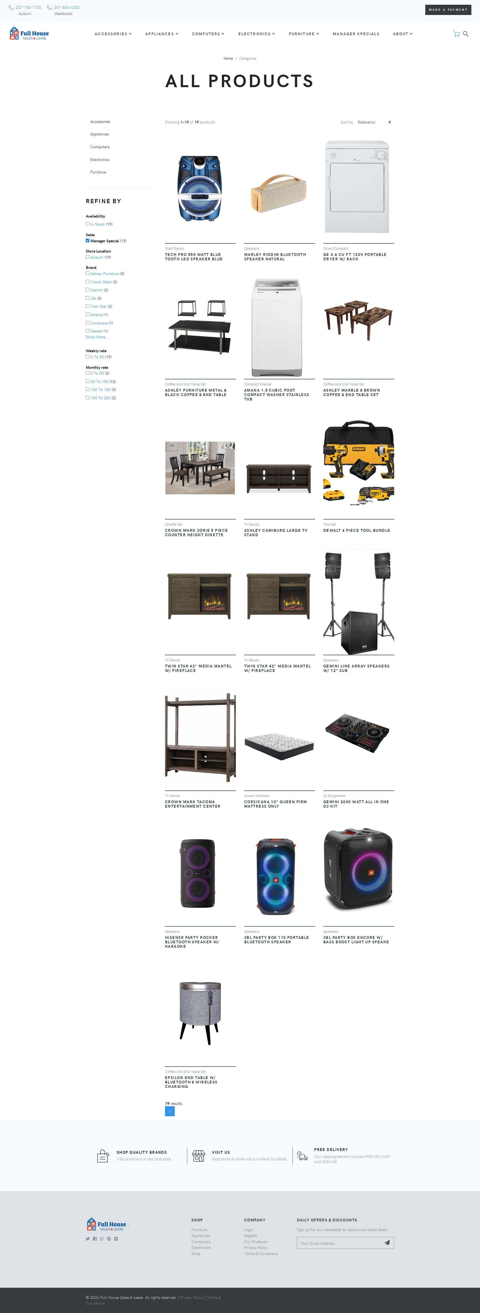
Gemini (97, 290)
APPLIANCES (159, 33)
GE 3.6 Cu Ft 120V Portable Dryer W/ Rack (355, 256)
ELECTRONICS (254, 33)
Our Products (255, 1241)
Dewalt (96, 331)
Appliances (99, 134)
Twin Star (99, 306)
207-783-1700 (28, 7)
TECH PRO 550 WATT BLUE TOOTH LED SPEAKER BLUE (194, 256)
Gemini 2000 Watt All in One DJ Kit (356, 804)
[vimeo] (116, 1238)
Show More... (97, 336)
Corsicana (99, 323)
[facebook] (95, 1238)
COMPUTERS (206, 33)
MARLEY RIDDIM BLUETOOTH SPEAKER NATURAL (275, 256)
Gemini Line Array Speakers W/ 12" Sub (356, 668)
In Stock (98, 224)
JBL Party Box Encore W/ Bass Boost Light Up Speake (356, 939)
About (401, 33)
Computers (99, 146)
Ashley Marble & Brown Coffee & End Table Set (351, 392)
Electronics (99, 159)
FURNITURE (302, 33)
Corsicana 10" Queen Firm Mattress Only (275, 804)
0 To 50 (97, 356)
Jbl (93, 298)
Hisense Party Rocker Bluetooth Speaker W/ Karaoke (192, 941)
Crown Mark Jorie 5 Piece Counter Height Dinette (196, 532)
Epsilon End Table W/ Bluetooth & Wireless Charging (191, 1082)
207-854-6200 (67, 7)
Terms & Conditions (261, 1253)
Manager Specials (356, 33)
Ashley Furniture (105, 273)
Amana (96, 314)
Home (228, 58)
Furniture (98, 172)
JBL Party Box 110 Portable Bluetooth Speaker (276, 939)
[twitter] (88, 1238)
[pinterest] (109, 1238)
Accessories (100, 121)
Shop (195, 1253)
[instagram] (102, 1238)
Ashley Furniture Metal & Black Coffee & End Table (196, 392)
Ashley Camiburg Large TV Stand (276, 532)
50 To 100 (99, 381)
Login (248, 1229)
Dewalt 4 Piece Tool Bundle (356, 530)
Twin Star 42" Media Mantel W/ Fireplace (198, 668)
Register (251, 1235)
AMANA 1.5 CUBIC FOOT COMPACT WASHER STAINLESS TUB (276, 394)
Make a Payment (448, 9)
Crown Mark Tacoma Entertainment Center (193, 804)
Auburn (97, 257)
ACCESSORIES (111, 33)
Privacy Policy (256, 1247)
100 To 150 (101, 389)
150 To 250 (101, 397)
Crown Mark (101, 281)
